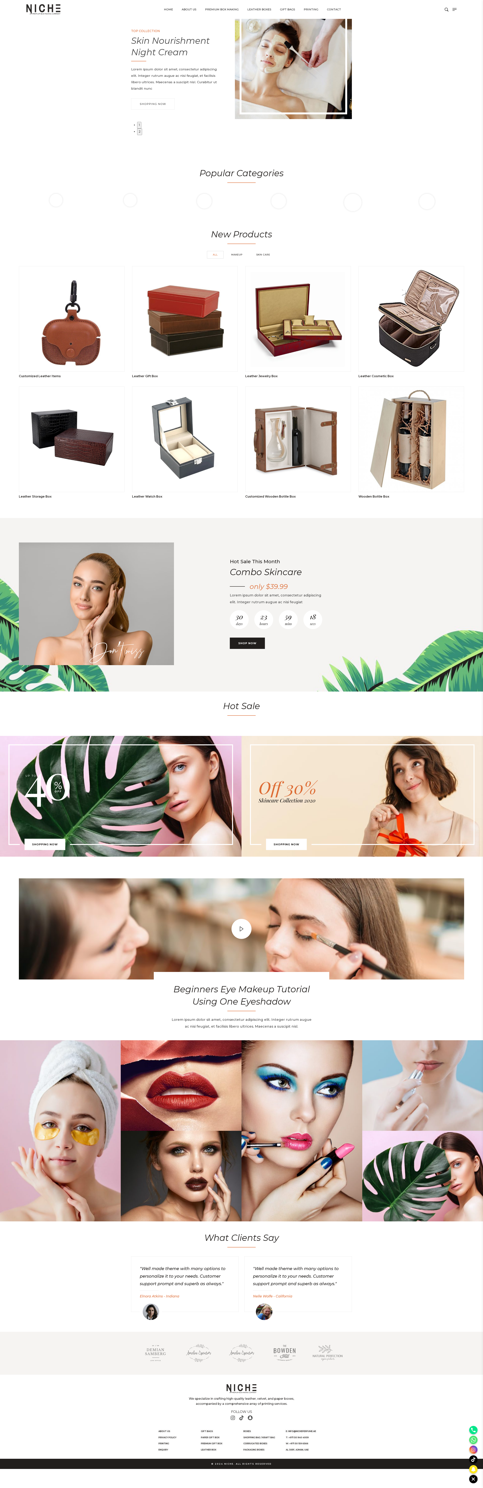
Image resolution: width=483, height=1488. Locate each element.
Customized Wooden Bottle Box (270, 496)
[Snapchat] (250, 1417)
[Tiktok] (241, 1417)
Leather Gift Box (145, 376)
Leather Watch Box (147, 496)
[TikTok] (473, 1459)
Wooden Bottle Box (373, 496)
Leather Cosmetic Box (376, 376)
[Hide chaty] (473, 1479)
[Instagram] (232, 1417)
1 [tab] (139, 125)
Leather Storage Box (35, 496)
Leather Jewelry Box (261, 376)
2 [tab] (140, 131)
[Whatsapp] (473, 1440)
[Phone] (473, 1430)
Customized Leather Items (40, 376)
